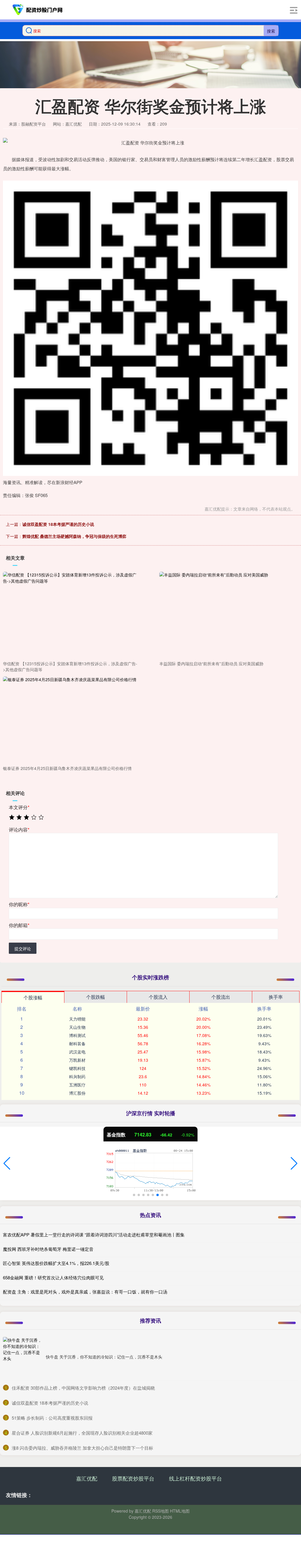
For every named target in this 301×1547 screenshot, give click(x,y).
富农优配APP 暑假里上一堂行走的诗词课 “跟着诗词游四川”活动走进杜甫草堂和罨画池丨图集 (94, 1234)
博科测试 (77, 1035)
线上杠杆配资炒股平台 (195, 1478)
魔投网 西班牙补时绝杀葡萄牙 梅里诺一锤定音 (48, 1249)
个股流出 (220, 996)
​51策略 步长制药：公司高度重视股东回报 (52, 1418)
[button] (7, 1163)
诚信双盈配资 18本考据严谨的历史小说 (58, 524)
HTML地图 (180, 1511)
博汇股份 (77, 1093)
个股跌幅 (95, 996)
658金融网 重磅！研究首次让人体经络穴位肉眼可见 (53, 1277)
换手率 (276, 996)
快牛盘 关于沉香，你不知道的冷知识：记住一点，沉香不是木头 (104, 1357)
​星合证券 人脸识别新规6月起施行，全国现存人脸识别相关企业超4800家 (82, 1433)
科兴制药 (77, 1076)
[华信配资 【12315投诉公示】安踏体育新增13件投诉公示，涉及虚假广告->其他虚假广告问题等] (71, 615)
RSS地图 (160, 1511)
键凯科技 (77, 1068)
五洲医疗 (77, 1085)
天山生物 (77, 1027)
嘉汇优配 (86, 1478)
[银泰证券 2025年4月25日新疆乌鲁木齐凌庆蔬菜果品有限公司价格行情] (71, 720)
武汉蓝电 (77, 1052)
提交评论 (22, 948)
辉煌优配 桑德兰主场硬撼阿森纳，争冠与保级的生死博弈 (74, 536)
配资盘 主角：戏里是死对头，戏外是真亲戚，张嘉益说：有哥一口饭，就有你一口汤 (85, 1291)
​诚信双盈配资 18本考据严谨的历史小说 (50, 1403)
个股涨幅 (33, 997)
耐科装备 (77, 1043)
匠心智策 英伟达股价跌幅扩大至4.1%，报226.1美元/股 (56, 1263)
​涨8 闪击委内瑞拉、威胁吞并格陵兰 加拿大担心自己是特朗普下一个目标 (82, 1448)
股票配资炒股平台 (133, 1478)
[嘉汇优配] (38, 9)
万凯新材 (77, 1060)
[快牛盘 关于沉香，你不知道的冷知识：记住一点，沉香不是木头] (23, 1357)
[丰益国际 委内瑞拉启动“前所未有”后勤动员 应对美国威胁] (227, 615)
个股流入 (158, 996)
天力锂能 (77, 1019)
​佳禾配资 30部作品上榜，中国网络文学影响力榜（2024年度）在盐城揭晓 (83, 1388)
